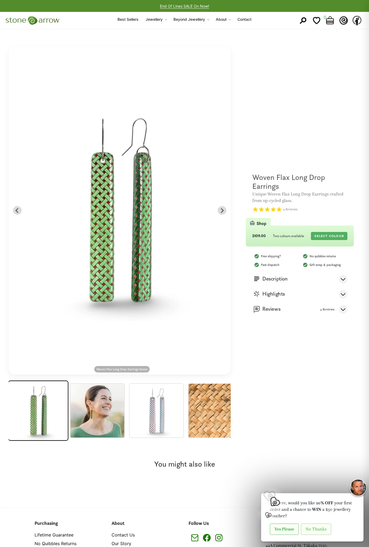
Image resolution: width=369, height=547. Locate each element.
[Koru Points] (343, 20)
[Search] (303, 20)
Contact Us (123, 535)
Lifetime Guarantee (54, 535)
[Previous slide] (17, 210)
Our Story (121, 543)
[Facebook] (207, 537)
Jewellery (154, 19)
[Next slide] (222, 210)
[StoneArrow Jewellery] (32, 20)
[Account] (357, 20)
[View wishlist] (316, 20)
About (221, 19)
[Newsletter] (195, 537)
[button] (38, 410)
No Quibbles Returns (55, 543)
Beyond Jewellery (189, 19)
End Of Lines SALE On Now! (184, 6)
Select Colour (329, 236)
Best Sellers (128, 19)
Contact (244, 19)
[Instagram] (219, 537)
